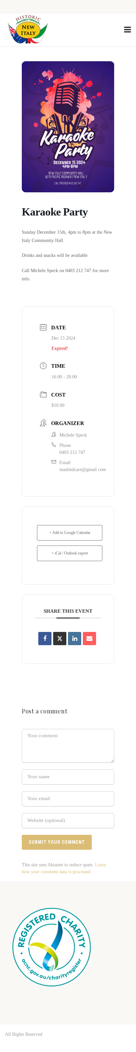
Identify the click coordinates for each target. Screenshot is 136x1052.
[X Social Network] (59, 638)
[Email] (89, 638)
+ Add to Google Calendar (69, 532)
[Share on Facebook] (44, 638)
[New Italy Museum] (28, 29)
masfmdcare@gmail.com (82, 469)
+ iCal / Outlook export (69, 553)
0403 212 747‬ (72, 452)
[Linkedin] (74, 638)
